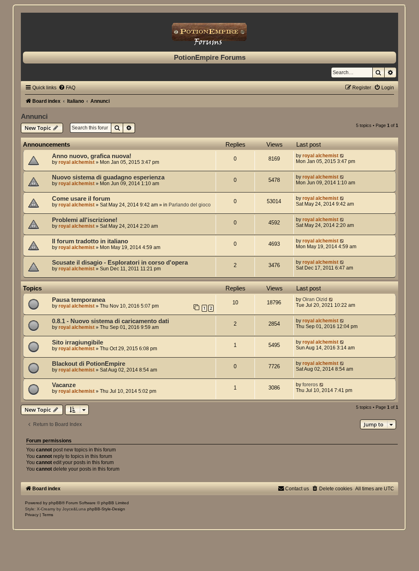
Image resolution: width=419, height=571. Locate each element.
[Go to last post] (342, 156)
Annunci (34, 116)
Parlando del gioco (190, 205)
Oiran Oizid (314, 299)
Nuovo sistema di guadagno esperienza (108, 177)
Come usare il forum (81, 198)
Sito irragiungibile (77, 342)
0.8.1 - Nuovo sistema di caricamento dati (110, 321)
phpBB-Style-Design (106, 509)
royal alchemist (77, 162)
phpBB (55, 503)
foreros (310, 384)
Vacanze (64, 385)
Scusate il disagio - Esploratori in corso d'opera (120, 262)
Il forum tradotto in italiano (90, 241)
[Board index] (209, 30)
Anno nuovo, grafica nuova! (91, 156)
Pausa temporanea (78, 300)
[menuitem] (67, 88)
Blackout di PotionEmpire (88, 363)
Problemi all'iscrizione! (84, 220)
